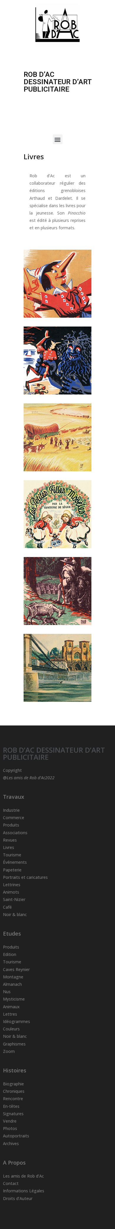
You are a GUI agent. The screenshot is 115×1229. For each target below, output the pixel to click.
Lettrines (11, 884)
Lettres (10, 1014)
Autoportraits (16, 1136)
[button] (58, 139)
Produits (11, 825)
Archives (11, 1143)
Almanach (12, 984)
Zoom (9, 1051)
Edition (9, 954)
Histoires (14, 1070)
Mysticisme (14, 999)
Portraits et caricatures (25, 877)
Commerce (13, 817)
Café (7, 907)
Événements (15, 862)
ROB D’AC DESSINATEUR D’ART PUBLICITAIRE (54, 753)
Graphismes (14, 1044)
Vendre (10, 1121)
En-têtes (11, 1106)
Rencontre (13, 1098)
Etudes (12, 933)
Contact (11, 1183)
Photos (10, 1128)
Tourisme (12, 855)
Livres (8, 847)
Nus (7, 991)
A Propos (14, 1162)
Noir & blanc (15, 914)
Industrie (11, 810)
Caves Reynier (16, 969)
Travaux (13, 796)
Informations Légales (23, 1191)
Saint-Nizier (14, 899)
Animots (11, 892)
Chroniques (13, 1091)
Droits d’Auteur (17, 1198)
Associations (15, 832)
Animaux (11, 1006)
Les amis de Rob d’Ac (23, 1176)
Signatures (13, 1113)
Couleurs (11, 1029)
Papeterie (12, 870)
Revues (10, 840)
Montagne (13, 977)
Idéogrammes (16, 1021)
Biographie (13, 1084)
